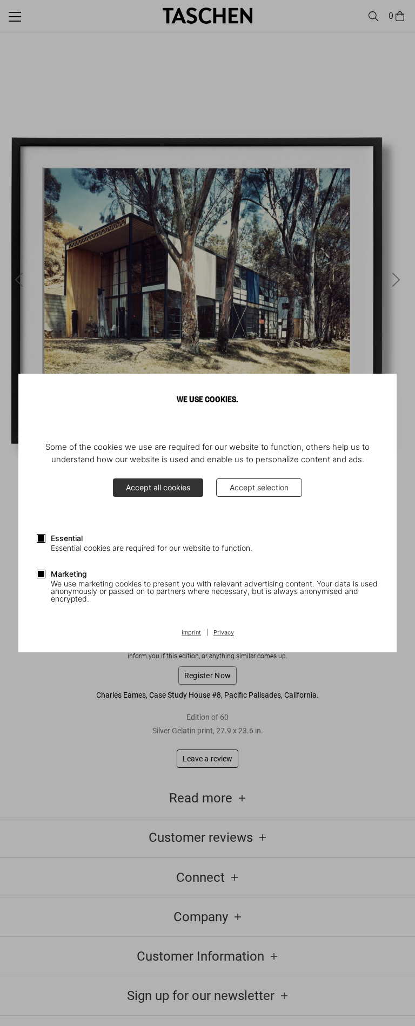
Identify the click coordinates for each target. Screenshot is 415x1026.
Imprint (191, 633)
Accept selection (259, 487)
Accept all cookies (158, 487)
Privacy (223, 633)
